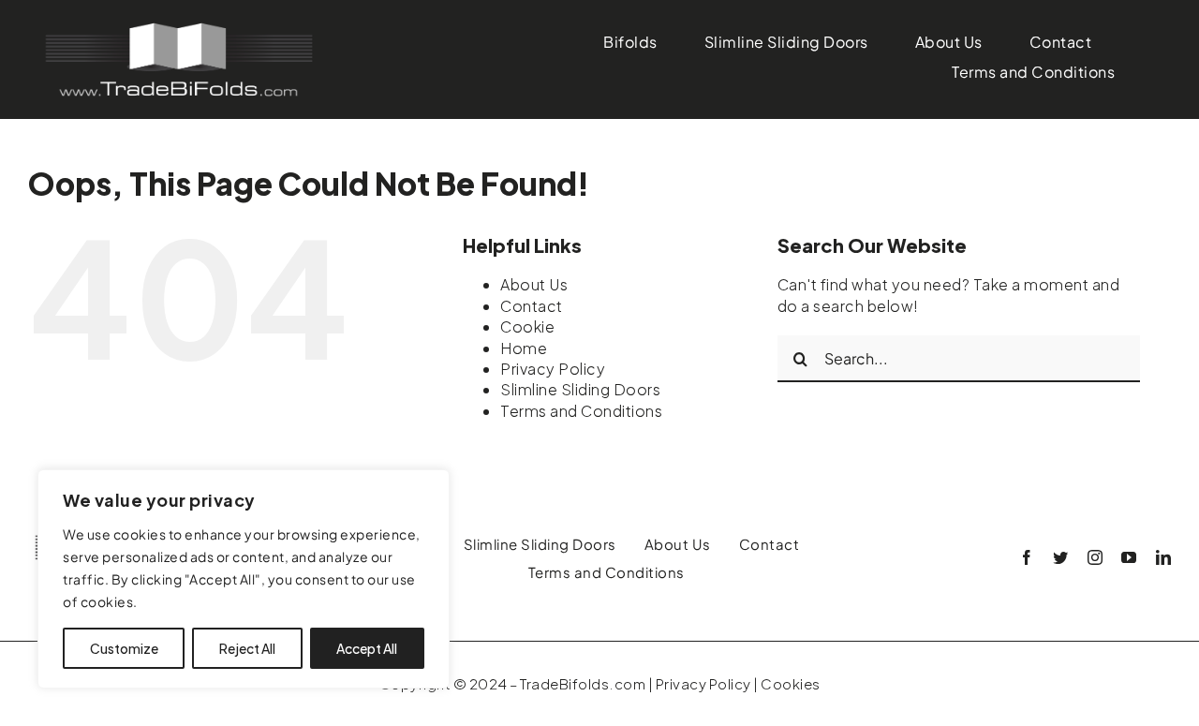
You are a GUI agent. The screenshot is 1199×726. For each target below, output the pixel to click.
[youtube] (1129, 557)
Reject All (247, 648)
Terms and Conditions (581, 411)
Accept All (366, 648)
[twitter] (1061, 557)
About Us (534, 284)
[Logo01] (177, 26)
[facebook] (1027, 557)
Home (523, 348)
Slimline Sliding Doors (580, 389)
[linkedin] (1164, 557)
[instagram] (1095, 557)
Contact (531, 306)
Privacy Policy (552, 368)
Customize (124, 648)
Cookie (527, 326)
